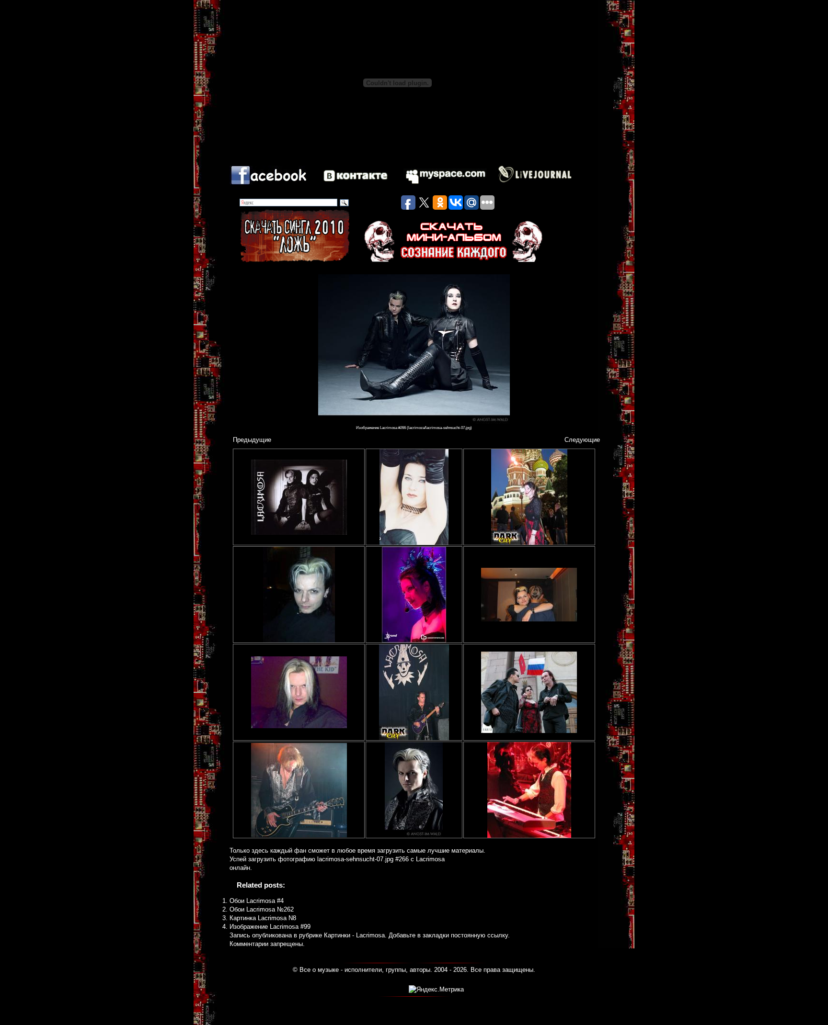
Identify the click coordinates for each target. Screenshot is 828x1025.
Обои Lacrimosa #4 (257, 900)
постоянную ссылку (479, 935)
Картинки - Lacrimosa (354, 935)
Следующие (582, 439)
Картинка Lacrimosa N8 (263, 918)
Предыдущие (252, 439)
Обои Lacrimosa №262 (262, 909)
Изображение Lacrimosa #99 (270, 926)
